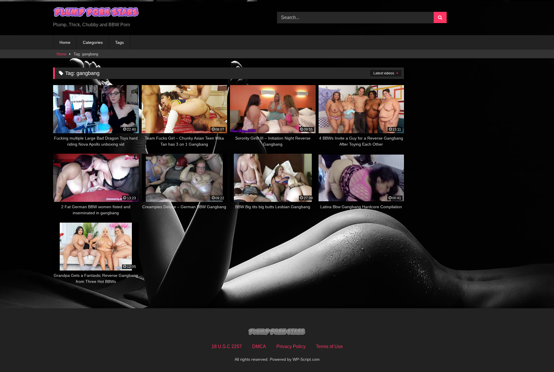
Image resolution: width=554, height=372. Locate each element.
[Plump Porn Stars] (96, 13)
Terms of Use (329, 346)
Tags (119, 42)
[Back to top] (536, 354)
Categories (93, 42)
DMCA (259, 346)
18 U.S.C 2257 (227, 346)
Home (64, 42)
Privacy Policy (291, 346)
